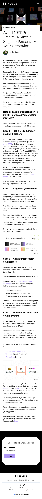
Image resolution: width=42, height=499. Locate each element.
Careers (21, 480)
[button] (38, 3)
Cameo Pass (10, 357)
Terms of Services (20, 487)
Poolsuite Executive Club (15, 351)
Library (27, 480)
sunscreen (7, 388)
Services (9, 480)
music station (21, 388)
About (15, 480)
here (16, 421)
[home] (19, 3)
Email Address (9, 448)
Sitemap (12, 487)
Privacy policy (29, 487)
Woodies (8, 354)
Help (32, 480)
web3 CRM (7, 144)
